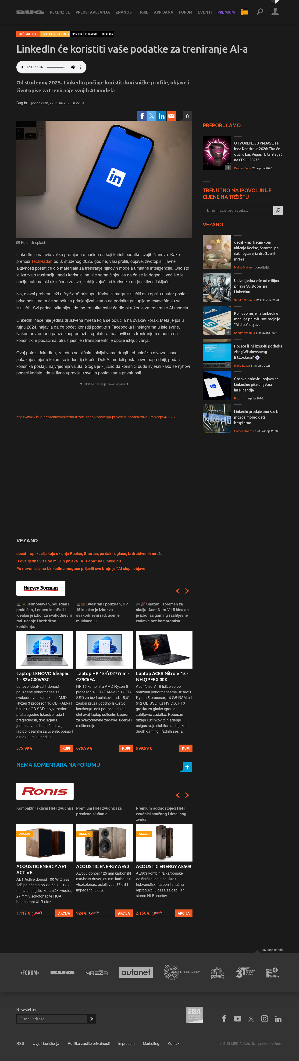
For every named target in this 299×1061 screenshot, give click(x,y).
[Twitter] (152, 116)
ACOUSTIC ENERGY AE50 (102, 866)
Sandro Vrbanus (244, 300)
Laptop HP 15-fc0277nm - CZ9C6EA (102, 676)
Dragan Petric (243, 168)
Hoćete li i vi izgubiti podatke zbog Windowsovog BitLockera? (258, 351)
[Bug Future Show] (181, 972)
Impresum (126, 1043)
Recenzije (60, 12)
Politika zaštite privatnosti (89, 1043)
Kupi (66, 748)
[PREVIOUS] (178, 591)
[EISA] (194, 1016)
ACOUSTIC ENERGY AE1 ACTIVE (41, 869)
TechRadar (41, 261)
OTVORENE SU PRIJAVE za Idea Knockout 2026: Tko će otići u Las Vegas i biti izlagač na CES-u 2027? (258, 151)
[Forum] (29, 972)
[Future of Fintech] (272, 972)
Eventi (205, 12)
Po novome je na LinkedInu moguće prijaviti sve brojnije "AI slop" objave (80, 568)
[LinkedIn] (161, 116)
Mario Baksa (242, 365)
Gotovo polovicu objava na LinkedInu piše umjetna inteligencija (256, 384)
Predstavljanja (93, 12)
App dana (163, 12)
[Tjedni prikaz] (244, 12)
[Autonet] (136, 972)
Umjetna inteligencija (55, 34)
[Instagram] (264, 1019)
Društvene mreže (28, 34)
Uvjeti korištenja (46, 1043)
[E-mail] (171, 116)
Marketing (151, 1043)
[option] (45, 677)
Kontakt (174, 1043)
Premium (226, 12)
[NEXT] (187, 591)
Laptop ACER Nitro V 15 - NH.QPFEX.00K (162, 676)
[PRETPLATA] (91, 1019)
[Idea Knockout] (217, 972)
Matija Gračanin (244, 267)
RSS (20, 1043)
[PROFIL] (275, 12)
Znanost (125, 12)
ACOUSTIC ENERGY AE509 (163, 866)
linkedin (77, 34)
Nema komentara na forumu (58, 765)
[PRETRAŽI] (278, 210)
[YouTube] (237, 1019)
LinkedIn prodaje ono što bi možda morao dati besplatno (256, 417)
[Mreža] (96, 972)
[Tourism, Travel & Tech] (245, 973)
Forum (185, 12)
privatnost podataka (99, 34)
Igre (144, 12)
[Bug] (62, 973)
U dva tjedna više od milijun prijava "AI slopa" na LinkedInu (68, 561)
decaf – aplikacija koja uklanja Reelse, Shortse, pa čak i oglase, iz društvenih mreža (89, 553)
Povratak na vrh (272, 949)
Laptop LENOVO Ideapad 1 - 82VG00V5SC (43, 676)
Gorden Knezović (245, 431)
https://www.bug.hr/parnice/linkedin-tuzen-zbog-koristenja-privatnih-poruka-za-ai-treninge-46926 (95, 417)
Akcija (64, 913)
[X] (251, 1019)
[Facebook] (142, 116)
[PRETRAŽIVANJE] (259, 12)
